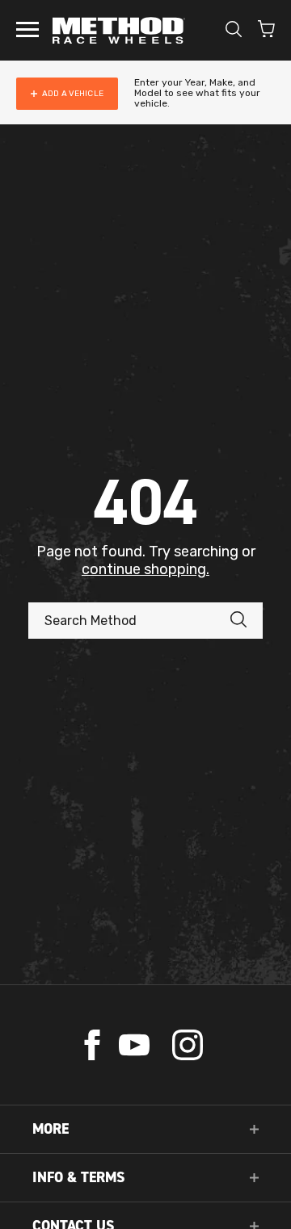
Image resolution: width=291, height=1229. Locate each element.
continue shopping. (145, 569)
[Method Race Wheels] (119, 30)
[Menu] (27, 31)
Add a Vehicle (72, 94)
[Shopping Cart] (266, 30)
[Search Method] (246, 620)
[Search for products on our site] (234, 30)
